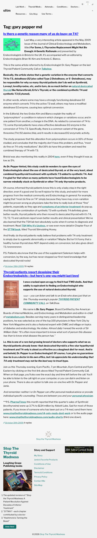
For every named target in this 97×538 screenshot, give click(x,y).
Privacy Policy (40, 477)
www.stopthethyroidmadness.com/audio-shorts (36, 417)
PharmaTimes (18, 401)
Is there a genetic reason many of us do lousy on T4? (40, 34)
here (57, 156)
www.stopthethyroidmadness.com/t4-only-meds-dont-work (36, 413)
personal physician (82, 395)
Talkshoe (47, 68)
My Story (38, 455)
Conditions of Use (42, 464)
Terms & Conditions (43, 472)
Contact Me (39, 481)
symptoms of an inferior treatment (61, 206)
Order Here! (9, 527)
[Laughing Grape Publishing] (17, 490)
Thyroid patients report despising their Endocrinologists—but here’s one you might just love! (41, 274)
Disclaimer (39, 468)
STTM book (13, 229)
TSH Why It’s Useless (33, 225)
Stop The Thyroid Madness (52, 534)
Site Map (33, 14)
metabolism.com (15, 316)
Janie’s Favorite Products (46, 460)
